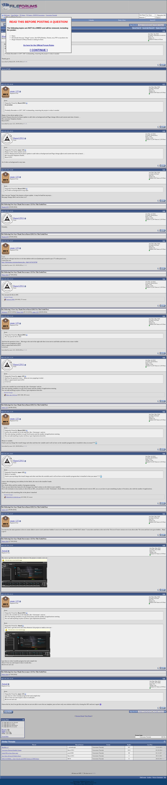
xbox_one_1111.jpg (11, 395)
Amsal (4, 551)
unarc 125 (14, 91)
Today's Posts (122, 20)
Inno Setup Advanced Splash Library (11, 756)
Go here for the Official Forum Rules (38, 45)
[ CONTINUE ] (38, 50)
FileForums (7, 15)
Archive (149, 777)
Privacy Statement (158, 777)
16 (145, 25)
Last (161, 25)
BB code (4, 729)
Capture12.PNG (10, 299)
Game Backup (14, 15)
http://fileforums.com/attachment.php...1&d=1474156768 (19, 262)
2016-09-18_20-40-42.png (13, 497)
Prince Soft (5, 275)
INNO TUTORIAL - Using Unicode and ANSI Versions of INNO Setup (20, 758)
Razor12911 (18, 138)
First (140, 25)
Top (165, 777)
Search (152, 20)
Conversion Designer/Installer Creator (11, 750)
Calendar (91, 20)
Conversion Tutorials (51, 15)
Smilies (3, 731)
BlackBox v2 (5, 747)
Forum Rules (5, 736)
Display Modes (160, 28)
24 (147, 25)
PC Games (22, 15)
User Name (142, 15)
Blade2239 (5, 207)
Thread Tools (136, 28)
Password (141, 17)
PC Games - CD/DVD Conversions (35, 15)
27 (154, 25)
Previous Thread (80, 716)
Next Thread (88, 716)
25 (149, 25)
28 (157, 25)
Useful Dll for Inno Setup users (10, 753)
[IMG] (3, 732)
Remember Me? (162, 15)
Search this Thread (148, 28)
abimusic (4, 312)
